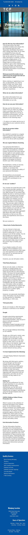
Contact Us (19, 1)
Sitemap (18, 530)
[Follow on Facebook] (12, 5)
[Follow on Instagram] (15, 5)
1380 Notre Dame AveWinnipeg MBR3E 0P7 (14, 513)
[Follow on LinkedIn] (9, 5)
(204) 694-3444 (9, 1)
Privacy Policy (11, 530)
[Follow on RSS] (18, 5)
